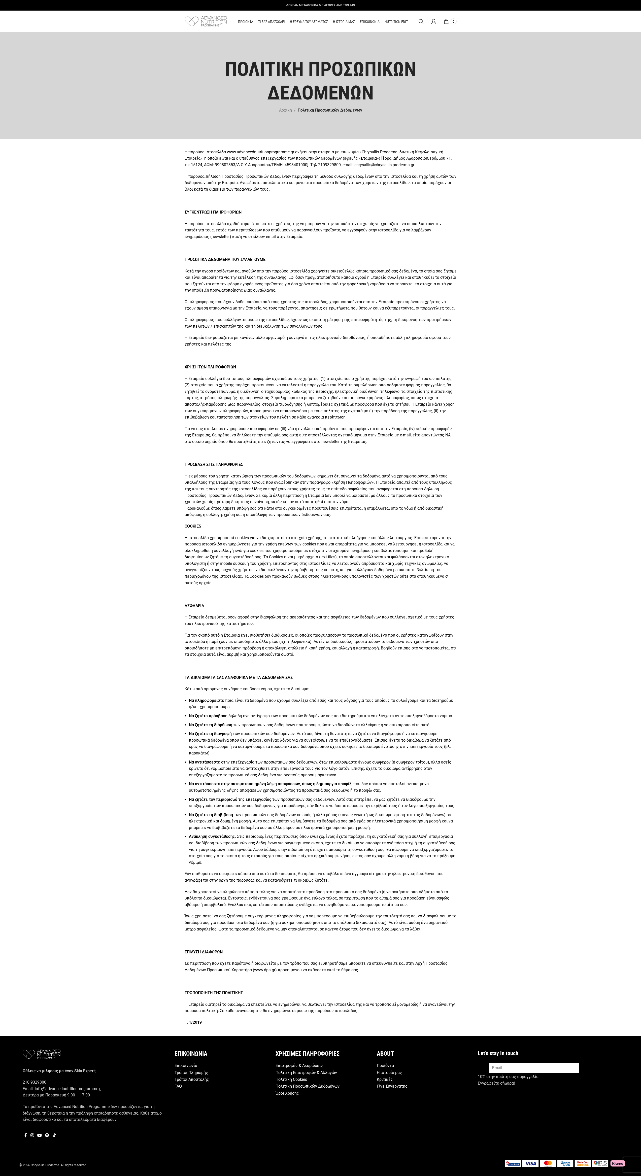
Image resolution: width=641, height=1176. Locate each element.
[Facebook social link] (26, 1135)
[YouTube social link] (39, 1135)
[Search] (421, 21)
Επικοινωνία (186, 1065)
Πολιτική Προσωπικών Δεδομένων (308, 1086)
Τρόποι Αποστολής (192, 1079)
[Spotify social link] (47, 1135)
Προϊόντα (385, 1065)
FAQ (178, 1086)
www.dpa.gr (264, 969)
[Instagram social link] (32, 1135)
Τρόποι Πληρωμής (191, 1072)
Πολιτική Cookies (291, 1079)
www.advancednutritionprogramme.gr (260, 152)
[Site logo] (206, 21)
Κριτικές (385, 1079)
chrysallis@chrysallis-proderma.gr (384, 164)
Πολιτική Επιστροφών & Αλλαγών (306, 1072)
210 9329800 (34, 1082)
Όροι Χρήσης (287, 1093)
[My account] (434, 21)
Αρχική (285, 110)
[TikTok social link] (54, 1135)
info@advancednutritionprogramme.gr (69, 1088)
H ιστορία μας (389, 1072)
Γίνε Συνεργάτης (392, 1086)
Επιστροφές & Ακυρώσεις (299, 1065)
